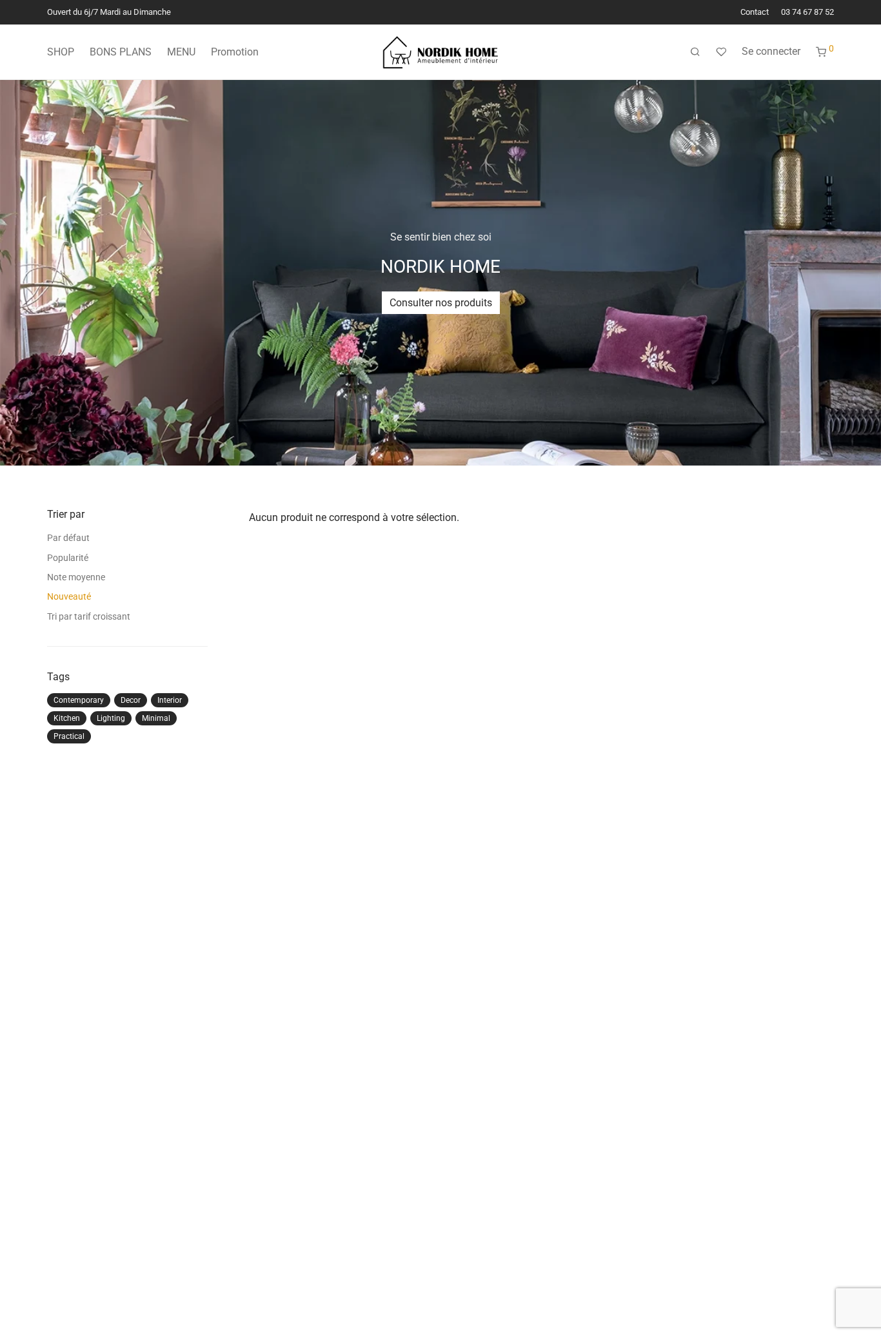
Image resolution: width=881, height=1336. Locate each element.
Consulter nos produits (441, 303)
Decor (131, 700)
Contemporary (79, 700)
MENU (181, 52)
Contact (754, 12)
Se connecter (771, 51)
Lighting (111, 718)
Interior (169, 700)
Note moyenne (76, 577)
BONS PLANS (121, 52)
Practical (69, 736)
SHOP (60, 52)
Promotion (235, 52)
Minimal (156, 718)
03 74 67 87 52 (807, 12)
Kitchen (67, 718)
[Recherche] (695, 52)
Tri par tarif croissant (88, 616)
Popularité (67, 558)
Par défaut (68, 538)
